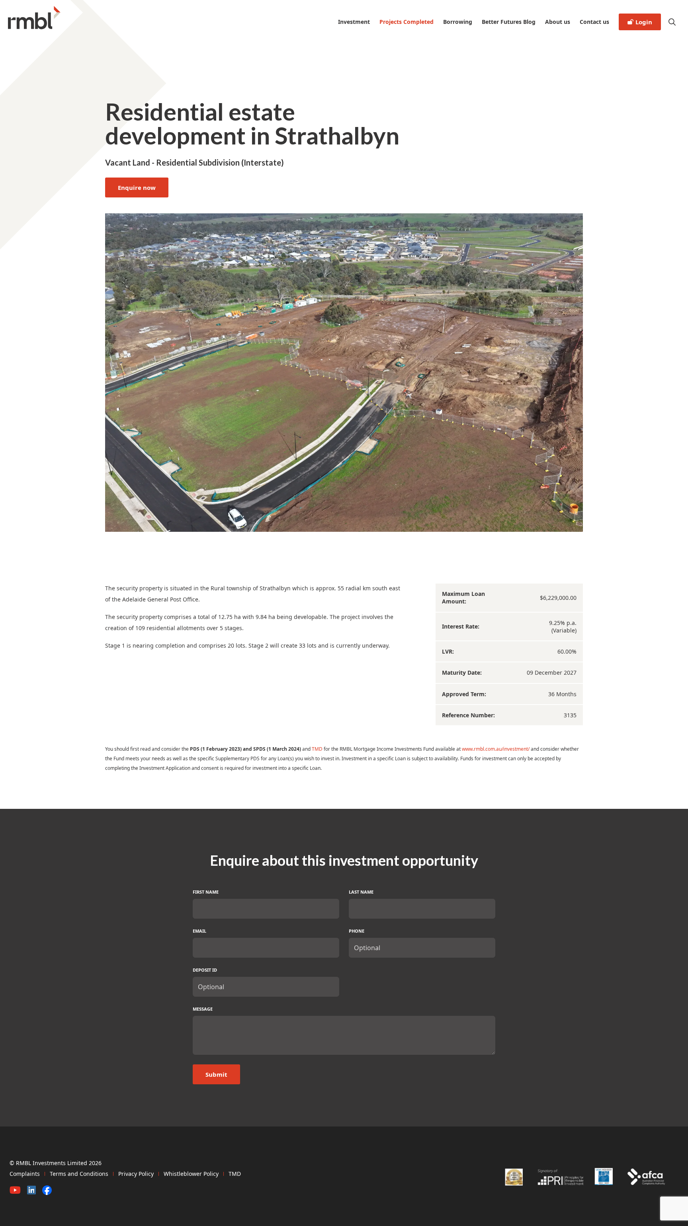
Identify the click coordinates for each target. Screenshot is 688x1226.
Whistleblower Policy (191, 1173)
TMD (317, 749)
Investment (354, 21)
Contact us (594, 21)
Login (643, 22)
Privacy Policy (136, 1173)
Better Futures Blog (509, 21)
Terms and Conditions (79, 1173)
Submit (216, 1074)
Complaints (25, 1173)
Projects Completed (406, 21)
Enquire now (137, 187)
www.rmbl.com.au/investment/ (496, 749)
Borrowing (457, 21)
